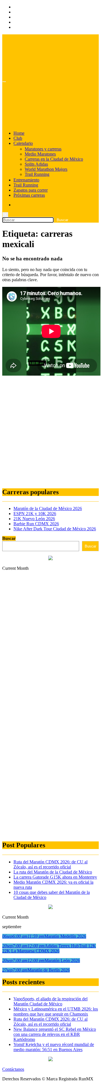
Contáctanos (13, 1069)
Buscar (9, 538)
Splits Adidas (36, 164)
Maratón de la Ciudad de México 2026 (47, 508)
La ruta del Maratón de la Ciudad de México (52, 872)
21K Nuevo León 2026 (34, 518)
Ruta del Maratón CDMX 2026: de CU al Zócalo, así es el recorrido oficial (50, 864)
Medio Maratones (40, 154)
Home (18, 133)
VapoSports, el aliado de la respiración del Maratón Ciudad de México (50, 1001)
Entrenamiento (26, 180)
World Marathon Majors (46, 169)
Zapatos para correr (30, 190)
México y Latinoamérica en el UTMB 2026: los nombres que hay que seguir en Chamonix (55, 1011)
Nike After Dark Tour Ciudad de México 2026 (54, 528)
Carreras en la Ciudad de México (54, 159)
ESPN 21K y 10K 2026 (34, 513)
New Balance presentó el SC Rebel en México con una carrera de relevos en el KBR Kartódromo (54, 1034)
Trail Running (37, 174)
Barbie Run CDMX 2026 (36, 523)
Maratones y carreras (43, 149)
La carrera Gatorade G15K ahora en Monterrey (55, 877)
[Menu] (4, 81)
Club (17, 138)
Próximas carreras (29, 195)
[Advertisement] (50, 432)
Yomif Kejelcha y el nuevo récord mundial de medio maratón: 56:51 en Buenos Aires (53, 1047)
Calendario (23, 143)
